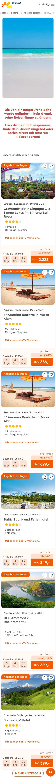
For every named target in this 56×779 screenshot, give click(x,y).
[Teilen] (45, 166)
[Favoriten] (51, 166)
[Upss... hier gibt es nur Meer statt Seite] (28, 58)
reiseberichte (32, 13)
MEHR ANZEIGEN (28, 773)
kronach (15, 13)
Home (3, 13)
